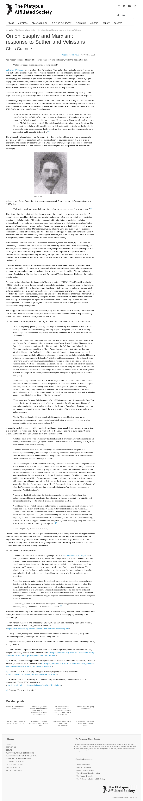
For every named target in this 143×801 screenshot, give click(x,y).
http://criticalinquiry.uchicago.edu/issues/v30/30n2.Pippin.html (34, 685)
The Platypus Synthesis (85, 776)
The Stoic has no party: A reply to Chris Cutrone (15, 722)
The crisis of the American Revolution (15, 708)
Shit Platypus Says (14, 770)
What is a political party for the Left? (85, 708)
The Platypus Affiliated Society (25, 30)
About (8, 744)
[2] (7, 634)
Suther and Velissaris (15, 70)
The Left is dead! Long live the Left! (88, 773)
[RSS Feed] (135, 6)
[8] (7, 690)
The (14, 762)
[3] (7, 641)
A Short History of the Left (85, 770)
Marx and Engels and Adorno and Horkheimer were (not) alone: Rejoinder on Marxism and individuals (39, 711)
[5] (7, 660)
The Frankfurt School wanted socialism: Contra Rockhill (38, 723)
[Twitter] (124, 6)
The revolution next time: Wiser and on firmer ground (85, 723)
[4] (7, 649)
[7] (7, 679)
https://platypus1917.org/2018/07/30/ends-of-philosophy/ (32, 674)
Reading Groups (13, 767)
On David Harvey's (62, 723)
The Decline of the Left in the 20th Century (91, 779)
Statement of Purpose (84, 767)
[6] (7, 671)
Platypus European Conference (20, 753)
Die (14, 765)
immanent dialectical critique (74, 555)
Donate (9, 750)
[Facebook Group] (119, 6)
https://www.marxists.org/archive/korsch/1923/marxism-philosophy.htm (38, 629)
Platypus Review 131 (70, 55)
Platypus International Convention (21, 756)
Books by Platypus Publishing (18, 759)
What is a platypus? (83, 764)
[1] (7, 623)
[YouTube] (129, 6)
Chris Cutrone (19, 48)
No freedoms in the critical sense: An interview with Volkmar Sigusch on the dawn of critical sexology (62, 711)
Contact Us (11, 747)
